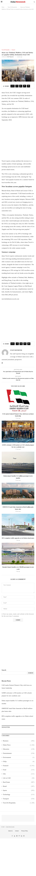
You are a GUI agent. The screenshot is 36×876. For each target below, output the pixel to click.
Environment (18, 757)
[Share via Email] (28, 86)
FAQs (18, 761)
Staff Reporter (10, 56)
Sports (18, 790)
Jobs (18, 774)
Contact (17, 830)
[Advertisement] (18, 31)
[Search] (34, 2)
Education (18, 749)
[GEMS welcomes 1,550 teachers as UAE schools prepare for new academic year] (18, 431)
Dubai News (18, 745)
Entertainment (18, 753)
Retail (18, 786)
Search (4, 670)
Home (3, 7)
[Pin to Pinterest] (24, 86)
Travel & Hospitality (12, 7)
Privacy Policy (24, 830)
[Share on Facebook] (17, 86)
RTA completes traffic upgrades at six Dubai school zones (18, 538)
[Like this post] (13, 86)
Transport (18, 799)
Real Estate (18, 782)
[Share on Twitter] (20, 86)
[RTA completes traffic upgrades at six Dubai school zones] (18, 525)
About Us (10, 830)
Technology (18, 794)
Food (18, 770)
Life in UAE (18, 778)
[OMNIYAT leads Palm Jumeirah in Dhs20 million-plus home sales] (18, 494)
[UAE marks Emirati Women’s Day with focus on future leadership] (18, 400)
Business (18, 741)
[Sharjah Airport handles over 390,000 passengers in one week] (18, 554)
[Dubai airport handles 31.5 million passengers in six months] (18, 462)
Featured (18, 765)
